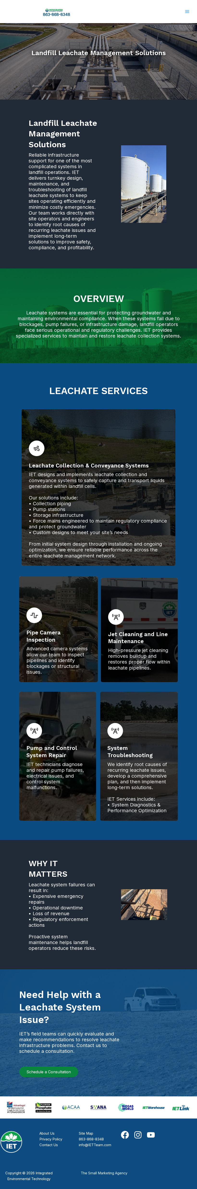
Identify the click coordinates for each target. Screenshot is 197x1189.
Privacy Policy (50, 1139)
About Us (47, 1133)
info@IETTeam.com (95, 1145)
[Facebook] (125, 1135)
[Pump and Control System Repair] (34, 731)
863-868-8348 (56, 14)
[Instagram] (138, 1135)
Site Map (86, 1133)
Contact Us (48, 1145)
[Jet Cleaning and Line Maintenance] (116, 617)
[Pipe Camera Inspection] (34, 615)
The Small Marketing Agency (104, 1173)
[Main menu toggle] (187, 11)
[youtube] (151, 1135)
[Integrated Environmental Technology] (54, 10)
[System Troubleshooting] (115, 731)
